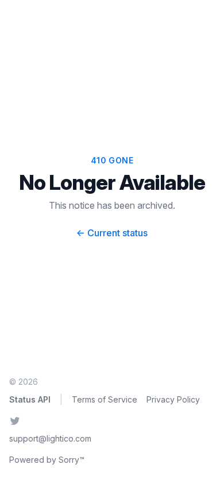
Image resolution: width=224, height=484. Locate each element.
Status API (30, 399)
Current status (112, 233)
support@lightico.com (50, 438)
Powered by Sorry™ (46, 460)
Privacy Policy (173, 399)
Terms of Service (104, 399)
